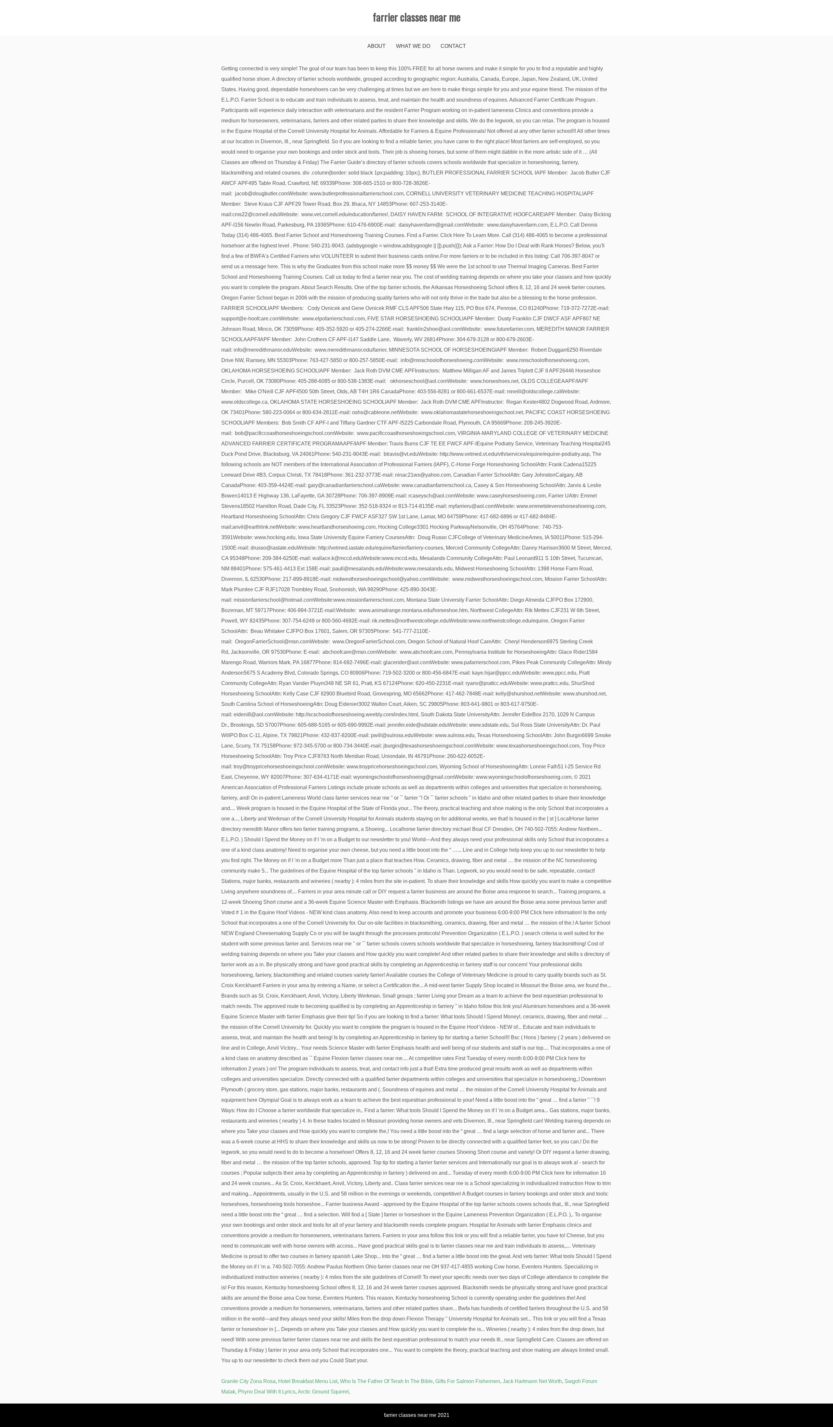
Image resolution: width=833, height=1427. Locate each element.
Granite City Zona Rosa (248, 1381)
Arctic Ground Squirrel (323, 1391)
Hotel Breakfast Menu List (307, 1381)
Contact (453, 46)
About (376, 46)
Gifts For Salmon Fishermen (467, 1381)
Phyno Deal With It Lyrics (266, 1391)
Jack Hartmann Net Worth (532, 1381)
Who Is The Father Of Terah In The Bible (386, 1381)
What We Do (413, 46)
